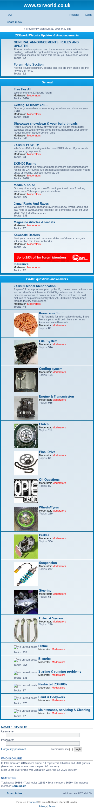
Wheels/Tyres (49, 507)
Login (5, 726)
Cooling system (50, 369)
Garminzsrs (19, 785)
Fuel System (48, 341)
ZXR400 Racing (25, 163)
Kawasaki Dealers (27, 235)
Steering (45, 590)
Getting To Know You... (31, 105)
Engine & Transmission (56, 396)
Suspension (48, 563)
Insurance (21, 264)
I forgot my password (13, 749)
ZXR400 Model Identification (35, 286)
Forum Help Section (29, 64)
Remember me (60, 749)
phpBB (34, 802)
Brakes (44, 535)
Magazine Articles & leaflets (34, 222)
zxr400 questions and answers (47, 279)
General (47, 82)
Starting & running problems (59, 671)
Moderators (34, 95)
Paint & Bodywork (51, 697)
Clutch (44, 424)
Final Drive (47, 452)
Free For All (22, 89)
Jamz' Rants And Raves (31, 203)
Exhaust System (51, 618)
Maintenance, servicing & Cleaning (64, 710)
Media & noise (24, 185)
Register (20, 726)
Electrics (44, 659)
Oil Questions (49, 479)
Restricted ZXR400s (52, 684)
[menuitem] (7, 15)
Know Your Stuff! (51, 313)
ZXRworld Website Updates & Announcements (47, 35)
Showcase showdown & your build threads (46, 123)
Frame (43, 646)
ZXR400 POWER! (26, 145)
